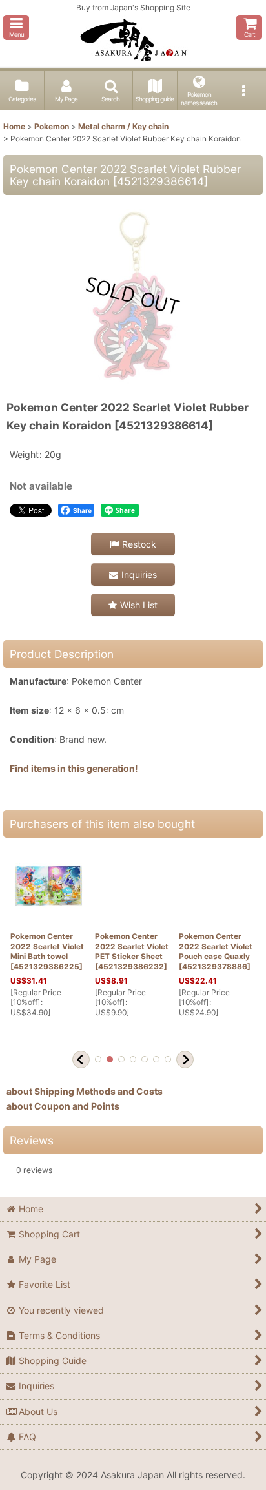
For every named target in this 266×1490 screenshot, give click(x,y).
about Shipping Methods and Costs (84, 1091)
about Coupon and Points (62, 1106)
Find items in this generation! (74, 768)
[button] (16, 27)
